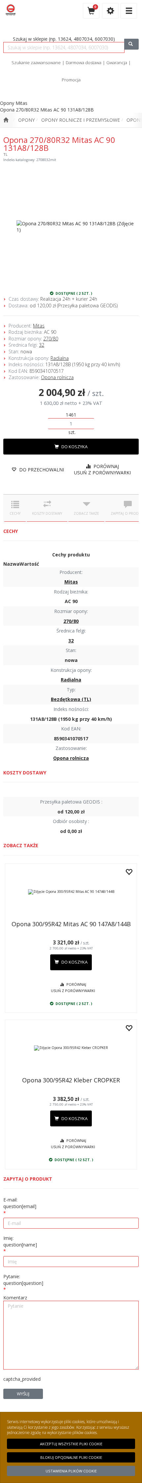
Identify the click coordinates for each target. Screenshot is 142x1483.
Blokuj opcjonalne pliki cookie (71, 1457)
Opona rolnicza (57, 377)
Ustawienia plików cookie (71, 1470)
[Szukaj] (131, 44)
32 (41, 345)
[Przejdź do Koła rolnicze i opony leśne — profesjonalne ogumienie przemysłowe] (6, 120)
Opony (26, 120)
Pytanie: (23, 1279)
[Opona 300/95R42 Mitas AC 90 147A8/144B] (71, 891)
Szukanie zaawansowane (36, 62)
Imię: (20, 1241)
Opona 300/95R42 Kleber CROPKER (71, 1080)
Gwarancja (116, 62)
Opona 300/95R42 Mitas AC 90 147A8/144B (71, 924)
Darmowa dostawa (83, 62)
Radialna (60, 358)
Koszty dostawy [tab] (47, 513)
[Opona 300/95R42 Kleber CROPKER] (71, 1048)
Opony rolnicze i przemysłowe (80, 120)
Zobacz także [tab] (86, 513)
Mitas (39, 326)
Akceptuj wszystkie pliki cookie (71, 1443)
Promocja (71, 80)
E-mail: (19, 1203)
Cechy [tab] (15, 513)
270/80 (50, 338)
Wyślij (23, 1394)
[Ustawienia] (110, 11)
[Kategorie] (129, 11)
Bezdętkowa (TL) (71, 699)
